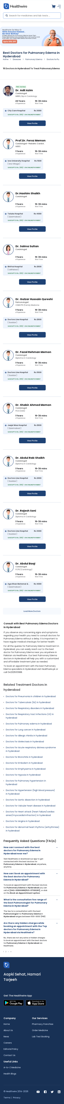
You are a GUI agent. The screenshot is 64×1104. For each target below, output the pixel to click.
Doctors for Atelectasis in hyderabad (25, 741)
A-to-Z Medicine (12, 1067)
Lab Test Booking (40, 1036)
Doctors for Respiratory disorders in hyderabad (30, 708)
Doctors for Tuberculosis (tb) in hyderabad (28, 702)
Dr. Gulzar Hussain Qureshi (34, 299)
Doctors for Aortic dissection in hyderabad (28, 799)
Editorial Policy (11, 1049)
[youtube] (38, 1091)
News (6, 1036)
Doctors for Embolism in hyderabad (24, 762)
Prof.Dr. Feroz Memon (30, 140)
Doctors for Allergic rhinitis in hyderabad (26, 735)
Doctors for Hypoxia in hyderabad (23, 774)
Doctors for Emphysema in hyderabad (26, 768)
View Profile (32, 123)
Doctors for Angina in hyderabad (23, 821)
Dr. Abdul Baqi (25, 563)
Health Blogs (10, 1073)
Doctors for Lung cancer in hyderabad (25, 729)
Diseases (17, 59)
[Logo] (7, 964)
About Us (8, 1030)
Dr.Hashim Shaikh (27, 193)
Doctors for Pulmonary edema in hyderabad (29, 723)
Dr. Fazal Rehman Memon (33, 352)
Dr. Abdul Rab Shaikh (30, 458)
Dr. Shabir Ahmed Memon (33, 405)
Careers (8, 1042)
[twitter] (52, 1091)
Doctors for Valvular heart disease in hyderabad (30, 805)
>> (11, 952)
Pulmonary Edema (33, 59)
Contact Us (9, 1055)
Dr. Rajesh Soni (25, 510)
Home (5, 59)
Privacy (16, 1097)
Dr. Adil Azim (24, 90)
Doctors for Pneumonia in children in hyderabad (31, 696)
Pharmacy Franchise (42, 1024)
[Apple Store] (36, 1002)
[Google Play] (14, 1002)
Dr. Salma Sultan (27, 246)
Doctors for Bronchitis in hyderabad (24, 757)
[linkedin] (59, 1091)
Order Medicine (40, 1030)
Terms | (7, 1097)
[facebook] (45, 1091)
